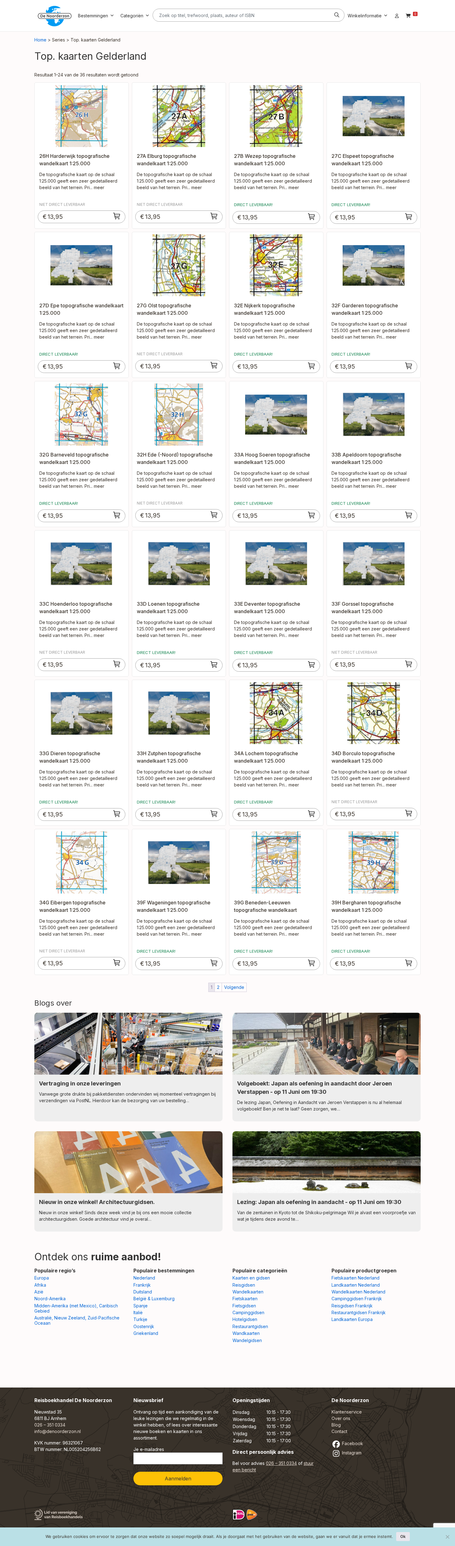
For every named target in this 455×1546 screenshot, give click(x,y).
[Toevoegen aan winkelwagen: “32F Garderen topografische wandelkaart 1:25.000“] (409, 366)
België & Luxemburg (154, 1298)
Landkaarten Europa (352, 1319)
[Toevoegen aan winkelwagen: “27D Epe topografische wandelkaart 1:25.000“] (117, 366)
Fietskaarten (245, 1298)
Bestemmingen (93, 15)
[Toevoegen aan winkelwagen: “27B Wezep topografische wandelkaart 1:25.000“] (311, 216)
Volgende (234, 987)
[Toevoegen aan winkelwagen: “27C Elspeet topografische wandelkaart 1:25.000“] (409, 216)
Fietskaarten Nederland (355, 1277)
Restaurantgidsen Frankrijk (359, 1312)
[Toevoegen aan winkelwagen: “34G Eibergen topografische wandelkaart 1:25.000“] (117, 962)
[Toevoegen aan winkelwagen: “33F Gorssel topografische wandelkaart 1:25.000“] (409, 664)
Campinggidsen (248, 1312)
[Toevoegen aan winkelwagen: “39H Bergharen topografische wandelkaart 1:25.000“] (409, 963)
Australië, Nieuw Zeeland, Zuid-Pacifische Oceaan (76, 1320)
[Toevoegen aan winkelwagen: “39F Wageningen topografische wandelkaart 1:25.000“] (214, 963)
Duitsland (142, 1291)
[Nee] (447, 1537)
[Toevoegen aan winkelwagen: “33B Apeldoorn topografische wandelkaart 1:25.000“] (409, 515)
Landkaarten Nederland (356, 1285)
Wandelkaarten (247, 1291)
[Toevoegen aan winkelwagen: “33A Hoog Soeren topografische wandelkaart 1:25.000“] (311, 515)
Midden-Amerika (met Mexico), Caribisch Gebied (76, 1308)
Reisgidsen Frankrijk (352, 1305)
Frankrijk (142, 1285)
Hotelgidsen (244, 1319)
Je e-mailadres (148, 1449)
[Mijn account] (397, 15)
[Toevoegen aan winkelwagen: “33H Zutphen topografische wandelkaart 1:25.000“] (214, 813)
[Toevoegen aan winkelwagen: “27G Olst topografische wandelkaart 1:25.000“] (214, 365)
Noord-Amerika (50, 1298)
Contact (339, 1431)
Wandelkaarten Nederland (358, 1291)
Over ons (341, 1418)
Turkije (140, 1319)
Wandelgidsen (247, 1340)
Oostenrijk (143, 1326)
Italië (138, 1312)
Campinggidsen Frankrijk (357, 1298)
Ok (403, 1536)
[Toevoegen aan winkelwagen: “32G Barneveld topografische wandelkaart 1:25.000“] (117, 515)
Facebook (352, 1443)
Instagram (351, 1452)
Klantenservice (347, 1411)
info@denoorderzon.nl (57, 1431)
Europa (41, 1277)
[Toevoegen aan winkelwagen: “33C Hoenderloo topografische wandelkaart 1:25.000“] (117, 664)
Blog (336, 1424)
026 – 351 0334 (49, 1424)
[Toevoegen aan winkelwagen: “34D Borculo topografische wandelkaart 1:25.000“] (409, 813)
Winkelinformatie (365, 15)
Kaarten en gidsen (251, 1277)
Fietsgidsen (244, 1305)
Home (40, 39)
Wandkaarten (246, 1333)
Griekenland (145, 1333)
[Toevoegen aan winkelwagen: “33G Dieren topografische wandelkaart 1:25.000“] (117, 813)
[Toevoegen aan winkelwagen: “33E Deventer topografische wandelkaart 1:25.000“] (311, 664)
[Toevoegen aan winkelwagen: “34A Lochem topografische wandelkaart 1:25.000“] (311, 813)
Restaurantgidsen (250, 1326)
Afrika (40, 1285)
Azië (38, 1291)
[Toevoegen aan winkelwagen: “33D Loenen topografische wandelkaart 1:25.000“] (214, 664)
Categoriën (131, 15)
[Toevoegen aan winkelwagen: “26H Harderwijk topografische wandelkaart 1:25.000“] (117, 216)
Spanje (140, 1305)
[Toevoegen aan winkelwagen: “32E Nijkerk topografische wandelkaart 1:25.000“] (311, 366)
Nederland (144, 1277)
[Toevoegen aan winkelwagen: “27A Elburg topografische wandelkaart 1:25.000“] (214, 216)
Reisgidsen (243, 1285)
